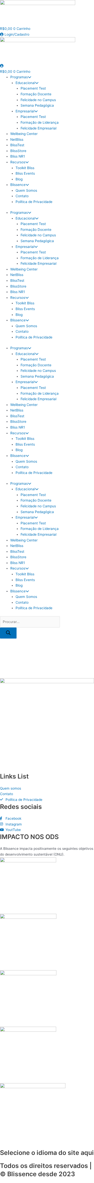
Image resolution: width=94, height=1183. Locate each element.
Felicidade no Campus (38, 100)
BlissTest (17, 145)
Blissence (18, 185)
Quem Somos (26, 190)
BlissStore (18, 151)
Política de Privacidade (34, 202)
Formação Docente (36, 94)
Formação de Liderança (40, 122)
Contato (22, 196)
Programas (19, 77)
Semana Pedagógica (37, 105)
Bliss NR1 (17, 156)
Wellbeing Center (24, 134)
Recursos (17, 162)
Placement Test (33, 88)
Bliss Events (25, 173)
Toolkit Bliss (25, 168)
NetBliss (16, 139)
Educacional (25, 83)
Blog (19, 179)
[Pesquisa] (8, 633)
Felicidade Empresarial (38, 128)
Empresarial (25, 111)
